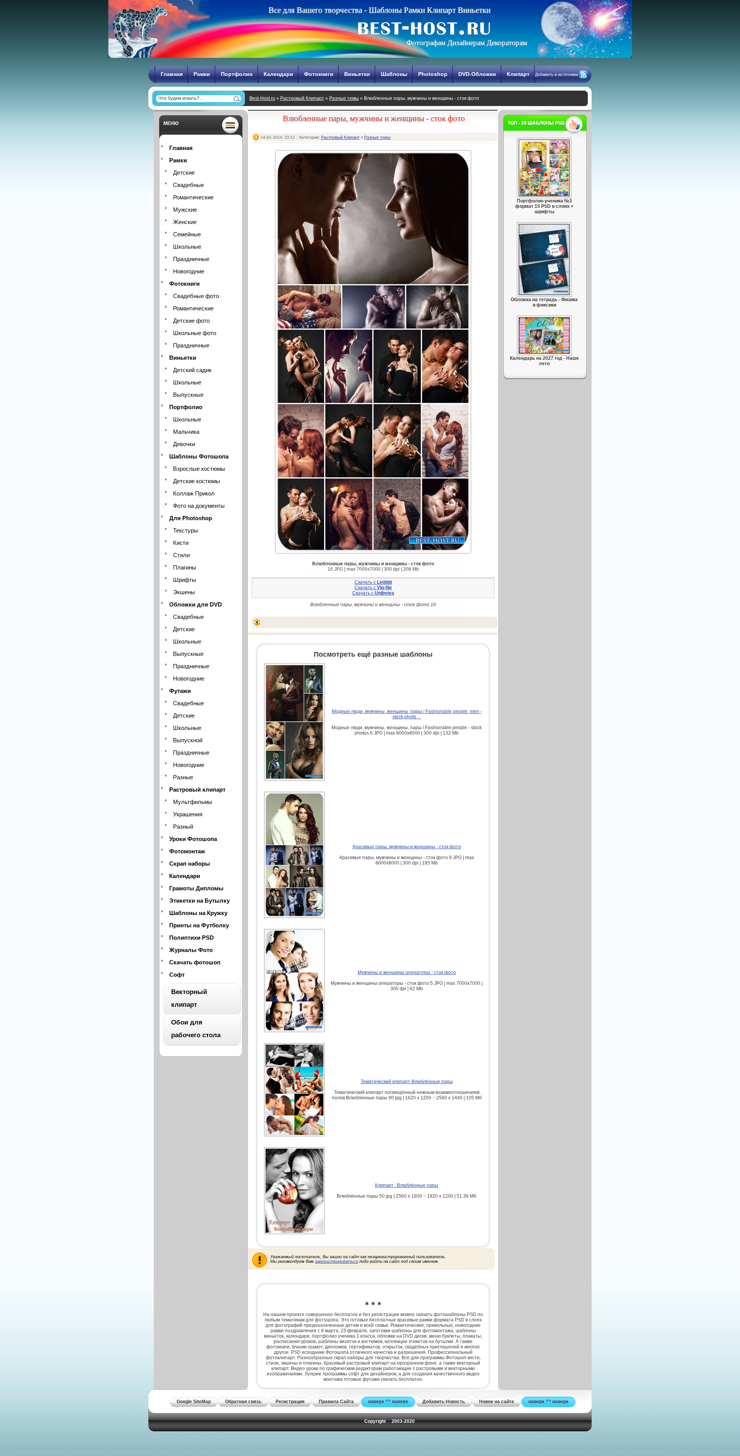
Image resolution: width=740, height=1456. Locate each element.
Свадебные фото (196, 296)
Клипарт (518, 74)
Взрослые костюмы (199, 468)
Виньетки (357, 74)
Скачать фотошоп (194, 962)
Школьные (187, 246)
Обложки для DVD (195, 604)
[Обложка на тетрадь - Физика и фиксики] (544, 293)
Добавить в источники (556, 74)
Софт (177, 974)
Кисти (180, 542)
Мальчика (186, 431)
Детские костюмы (196, 481)
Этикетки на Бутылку (199, 900)
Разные (183, 777)
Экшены (184, 592)
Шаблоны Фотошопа (199, 456)
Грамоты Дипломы (196, 888)
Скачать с (373, 582)
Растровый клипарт (197, 789)
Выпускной (187, 740)
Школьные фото (194, 333)
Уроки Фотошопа (193, 839)
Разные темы (344, 98)
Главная (172, 74)
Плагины (184, 567)
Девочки (184, 444)
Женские (185, 222)
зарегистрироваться (336, 1261)
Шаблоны (394, 74)
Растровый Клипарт (302, 98)
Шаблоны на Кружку (198, 913)
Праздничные (191, 259)
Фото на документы (199, 505)
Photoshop (432, 74)
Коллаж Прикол (194, 493)
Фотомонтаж (187, 851)
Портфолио (237, 74)
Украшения (187, 814)
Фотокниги (318, 74)
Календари (278, 74)
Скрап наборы (189, 863)
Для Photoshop (190, 518)
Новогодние (188, 271)
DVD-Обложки (477, 74)
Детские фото (191, 320)
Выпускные (188, 394)
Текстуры (185, 530)
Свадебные (188, 185)
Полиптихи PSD (191, 937)
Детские (184, 172)
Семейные (187, 234)
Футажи (180, 691)
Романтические (193, 197)
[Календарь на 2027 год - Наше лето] (544, 352)
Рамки (201, 74)
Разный (183, 826)
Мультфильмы (192, 802)
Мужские (185, 209)
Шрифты (184, 579)
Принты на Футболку (199, 925)
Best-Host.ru (262, 98)
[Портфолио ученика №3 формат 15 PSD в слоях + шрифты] (544, 194)
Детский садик (192, 370)
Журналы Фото (191, 950)
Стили (181, 555)
